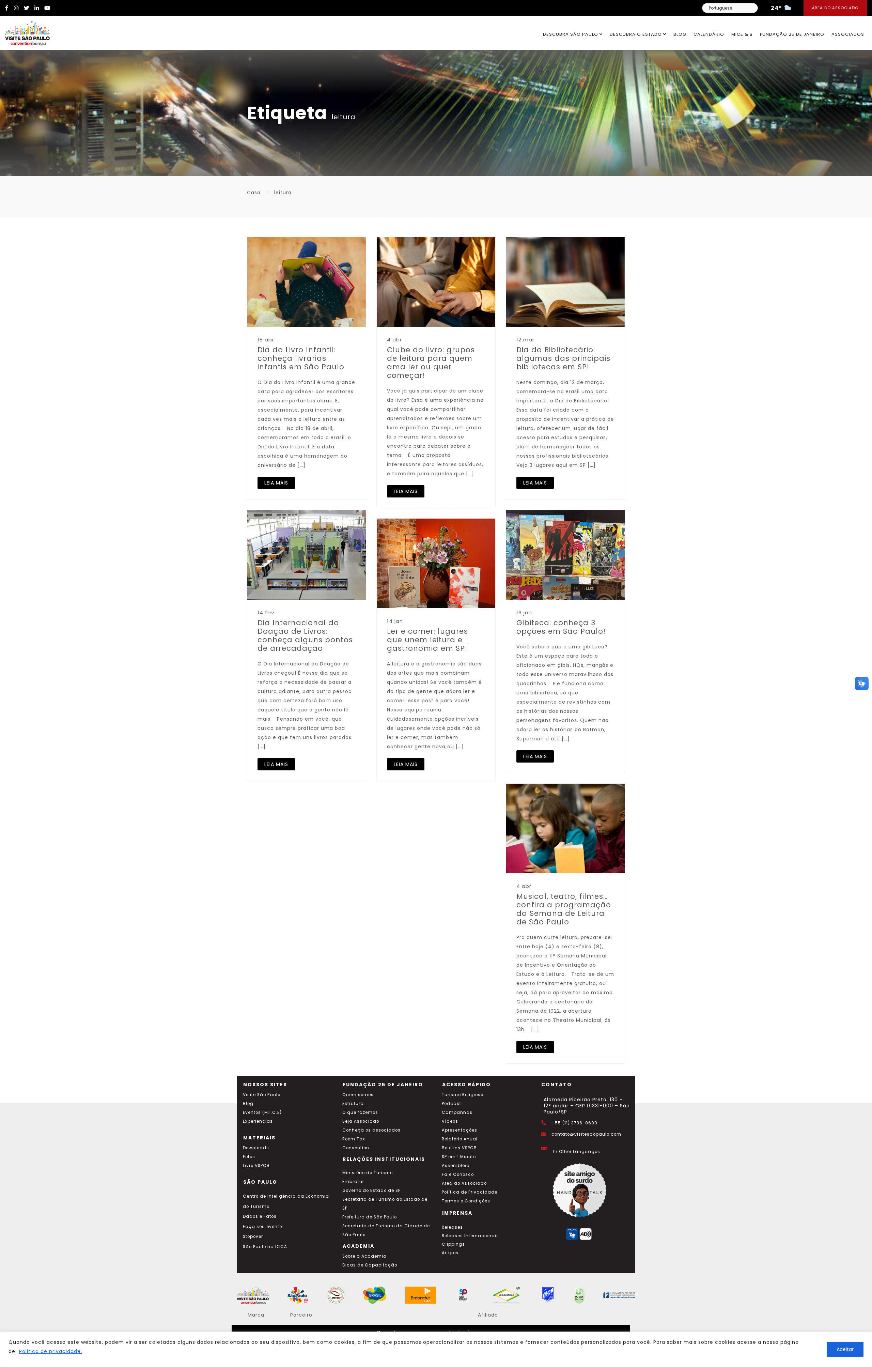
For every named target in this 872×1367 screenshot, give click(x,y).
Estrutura (353, 1103)
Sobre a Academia (364, 1256)
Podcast (451, 1103)
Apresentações (459, 1130)
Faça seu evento (262, 1226)
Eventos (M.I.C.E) (262, 1112)
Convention (355, 1148)
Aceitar (845, 1349)
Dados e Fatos (260, 1216)
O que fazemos (360, 1112)
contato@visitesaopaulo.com (586, 1134)
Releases (452, 1227)
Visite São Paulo (261, 1094)
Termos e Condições (466, 1201)
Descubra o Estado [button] (636, 34)
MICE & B (742, 34)
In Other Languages (576, 1151)
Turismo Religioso (462, 1094)
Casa (254, 192)
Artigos (450, 1253)
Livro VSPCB (256, 1165)
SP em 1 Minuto (459, 1156)
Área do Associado (835, 8)
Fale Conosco (458, 1174)
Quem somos (358, 1094)
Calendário (709, 34)
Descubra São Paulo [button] (571, 34)
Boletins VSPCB (459, 1148)
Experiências (258, 1121)
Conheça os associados (371, 1130)
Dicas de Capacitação (369, 1265)
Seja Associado (360, 1121)
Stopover (253, 1236)
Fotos (249, 1156)
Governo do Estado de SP (371, 1190)
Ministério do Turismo (367, 1173)
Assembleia (456, 1165)
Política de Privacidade (469, 1192)
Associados (847, 34)
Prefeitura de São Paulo (369, 1217)
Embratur (353, 1181)
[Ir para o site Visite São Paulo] (25, 31)
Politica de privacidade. (50, 1351)
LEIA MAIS (276, 482)
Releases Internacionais (470, 1236)
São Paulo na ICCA (265, 1246)
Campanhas (457, 1112)
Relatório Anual (460, 1139)
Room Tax (353, 1139)
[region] (436, 1349)
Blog (679, 34)
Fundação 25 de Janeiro (792, 34)
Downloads (256, 1148)
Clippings (453, 1244)
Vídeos (450, 1121)
